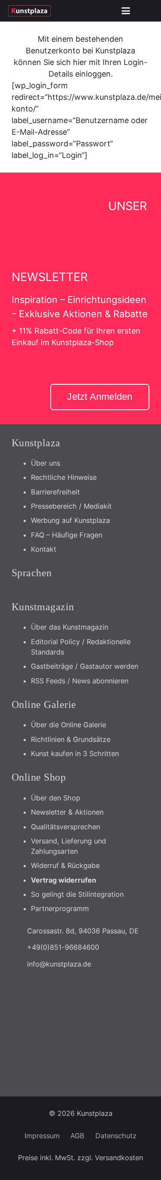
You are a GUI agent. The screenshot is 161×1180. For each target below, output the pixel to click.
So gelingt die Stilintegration (77, 894)
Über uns (45, 463)
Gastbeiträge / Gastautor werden (84, 666)
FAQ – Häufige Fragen (66, 535)
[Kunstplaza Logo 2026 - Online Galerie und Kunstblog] (29, 11)
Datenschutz (116, 1135)
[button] (126, 10)
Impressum (42, 1135)
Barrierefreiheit (55, 492)
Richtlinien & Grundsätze (70, 739)
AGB (77, 1135)
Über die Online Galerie (68, 724)
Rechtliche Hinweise (64, 477)
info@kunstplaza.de (59, 964)
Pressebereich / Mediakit (71, 506)
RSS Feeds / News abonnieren (79, 680)
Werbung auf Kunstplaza (70, 520)
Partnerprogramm (60, 908)
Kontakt (43, 549)
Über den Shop (55, 798)
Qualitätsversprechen (65, 826)
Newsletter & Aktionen (67, 812)
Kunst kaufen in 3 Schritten (75, 753)
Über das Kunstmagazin (69, 627)
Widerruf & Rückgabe (65, 865)
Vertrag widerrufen (63, 880)
